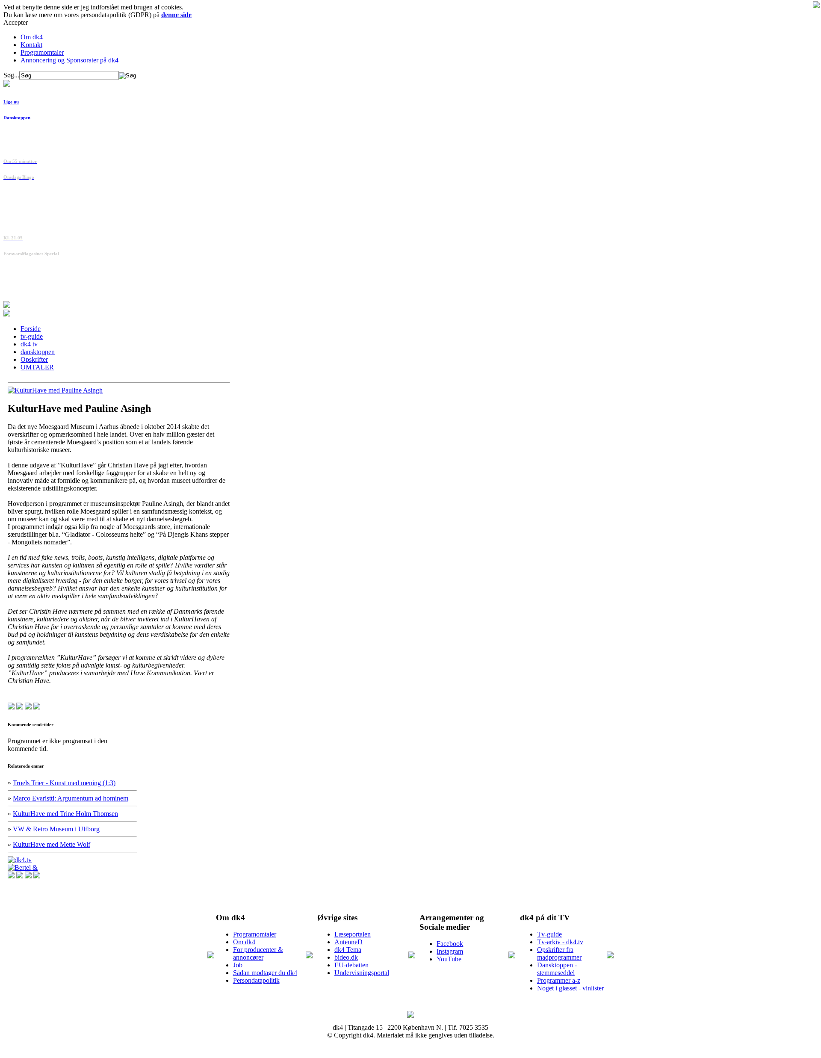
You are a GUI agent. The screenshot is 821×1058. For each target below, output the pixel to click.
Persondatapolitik (256, 980)
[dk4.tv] (20, 859)
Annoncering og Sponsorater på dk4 (69, 60)
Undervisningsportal (361, 972)
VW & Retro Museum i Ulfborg (56, 829)
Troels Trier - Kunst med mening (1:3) (64, 782)
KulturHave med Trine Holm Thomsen (65, 813)
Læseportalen (352, 934)
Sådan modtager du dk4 (265, 972)
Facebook (450, 943)
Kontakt (31, 44)
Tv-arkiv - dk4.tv (560, 942)
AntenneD (348, 942)
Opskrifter (34, 359)
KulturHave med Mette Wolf (51, 844)
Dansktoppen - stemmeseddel (557, 968)
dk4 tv (29, 344)
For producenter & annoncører (258, 953)
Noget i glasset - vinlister (570, 988)
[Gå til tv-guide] (6, 314)
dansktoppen (38, 351)
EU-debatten (351, 965)
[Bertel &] (23, 867)
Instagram (450, 951)
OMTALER (37, 367)
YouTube (449, 959)
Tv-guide (549, 934)
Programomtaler (42, 52)
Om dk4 (32, 37)
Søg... (11, 75)
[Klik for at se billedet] (55, 390)
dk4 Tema (347, 949)
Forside (31, 328)
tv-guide (32, 336)
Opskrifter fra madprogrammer (559, 953)
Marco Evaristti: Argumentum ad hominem (70, 798)
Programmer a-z (558, 980)
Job (237, 965)
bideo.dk (346, 957)
